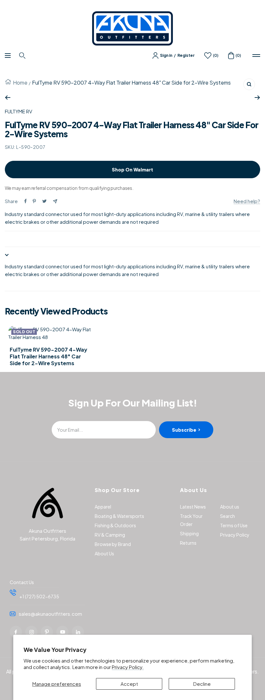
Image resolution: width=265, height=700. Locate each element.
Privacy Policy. (128, 667)
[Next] (257, 97)
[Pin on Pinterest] (34, 201)
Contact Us (22, 582)
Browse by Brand (113, 544)
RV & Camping (110, 535)
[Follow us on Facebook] (16, 632)
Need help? (247, 201)
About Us (104, 553)
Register (186, 55)
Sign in (166, 55)
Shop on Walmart (132, 169)
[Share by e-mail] (55, 201)
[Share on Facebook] (25, 201)
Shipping (189, 533)
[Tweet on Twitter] (44, 201)
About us (229, 507)
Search (227, 516)
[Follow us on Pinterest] (47, 632)
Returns (188, 543)
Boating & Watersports (119, 516)
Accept (129, 684)
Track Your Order (191, 520)
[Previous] (7, 97)
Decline (202, 684)
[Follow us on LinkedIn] (78, 632)
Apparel (103, 507)
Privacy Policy (234, 535)
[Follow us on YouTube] (62, 632)
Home (20, 82)
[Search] (23, 55)
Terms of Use (234, 525)
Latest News (193, 507)
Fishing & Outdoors (115, 525)
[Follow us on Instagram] (31, 632)
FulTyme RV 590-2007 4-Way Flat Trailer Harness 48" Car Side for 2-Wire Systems (48, 356)
